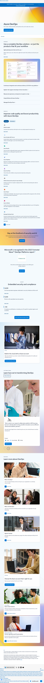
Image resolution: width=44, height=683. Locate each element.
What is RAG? (2, 676)
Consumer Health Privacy (4, 681)
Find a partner (24, 672)
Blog (34, 672)
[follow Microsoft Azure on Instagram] (18, 667)
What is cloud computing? (35, 674)
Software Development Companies (6, 672)
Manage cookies (26, 681)
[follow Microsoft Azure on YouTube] (23, 667)
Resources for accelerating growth (13, 671)
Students (1, 674)
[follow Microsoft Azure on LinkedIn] (21, 667)
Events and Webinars (7, 674)
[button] (22, 36)
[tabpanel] (22, 173)
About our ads (6, 682)
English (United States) (4, 678)
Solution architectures (23, 671)
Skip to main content (4, 0)
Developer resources (39, 672)
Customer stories (3, 670)
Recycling (2, 682)
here (21, 659)
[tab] (6, 121)
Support (29, 671)
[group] (22, 412)
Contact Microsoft (16, 681)
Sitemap (11, 681)
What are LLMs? (32, 675)
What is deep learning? (19, 675)
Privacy (21, 681)
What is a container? (38, 675)
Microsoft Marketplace (17, 672)
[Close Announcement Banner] (38, 4)
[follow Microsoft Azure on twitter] (16, 667)
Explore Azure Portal (10, 667)
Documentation (30, 672)
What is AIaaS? (26, 675)
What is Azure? (3, 668)
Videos (28, 674)
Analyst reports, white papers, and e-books (19, 674)
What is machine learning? (9, 675)
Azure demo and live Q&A (36, 671)
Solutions (4, 671)
